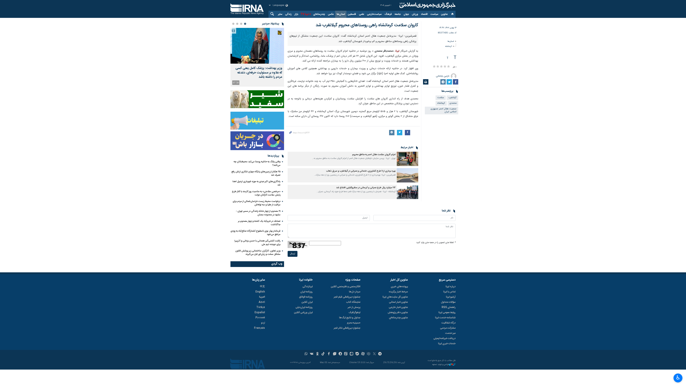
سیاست (434, 14)
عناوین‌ (444, 14)
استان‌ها (341, 14)
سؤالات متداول (448, 357)
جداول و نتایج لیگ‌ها (349, 373)
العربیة (262, 352)
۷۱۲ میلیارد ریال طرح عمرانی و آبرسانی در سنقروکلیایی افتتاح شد (366, 247)
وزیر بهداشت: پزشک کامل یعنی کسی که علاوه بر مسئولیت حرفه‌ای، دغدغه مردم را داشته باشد (258, 73)
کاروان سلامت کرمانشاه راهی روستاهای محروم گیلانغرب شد (367, 25)
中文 (262, 342)
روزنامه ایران (306, 347)
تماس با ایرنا (449, 347)
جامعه (398, 14)
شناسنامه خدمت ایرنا (445, 373)
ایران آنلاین (307, 357)
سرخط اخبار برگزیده (398, 347)
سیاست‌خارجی (374, 14)
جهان (406, 14)
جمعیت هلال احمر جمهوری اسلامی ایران (443, 110)
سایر (280, 14)
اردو (263, 378)
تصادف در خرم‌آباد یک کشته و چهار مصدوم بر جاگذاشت (259, 223)
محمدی (452, 103)
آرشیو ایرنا (451, 352)
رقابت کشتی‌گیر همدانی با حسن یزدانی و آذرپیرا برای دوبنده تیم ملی (257, 242)
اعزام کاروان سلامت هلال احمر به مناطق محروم (374, 213)
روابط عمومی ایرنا (447, 368)
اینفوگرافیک (354, 368)
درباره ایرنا (451, 342)
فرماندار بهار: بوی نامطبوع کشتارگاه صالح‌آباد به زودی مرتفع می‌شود (255, 232)
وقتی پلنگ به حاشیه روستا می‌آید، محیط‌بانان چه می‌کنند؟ (257, 163)
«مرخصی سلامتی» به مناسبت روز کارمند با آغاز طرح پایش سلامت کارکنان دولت (256, 193)
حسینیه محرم (353, 378)
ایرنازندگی (307, 342)
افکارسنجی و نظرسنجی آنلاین (345, 342)
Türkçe (260, 362)
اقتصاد (424, 14)
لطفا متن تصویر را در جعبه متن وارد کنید (436, 301)
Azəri (262, 357)
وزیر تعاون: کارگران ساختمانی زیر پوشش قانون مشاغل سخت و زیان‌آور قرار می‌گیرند (257, 252)
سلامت (440, 98)
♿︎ (678, 377)
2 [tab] (241, 24)
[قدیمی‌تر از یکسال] (407, 218)
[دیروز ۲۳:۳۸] (257, 46)
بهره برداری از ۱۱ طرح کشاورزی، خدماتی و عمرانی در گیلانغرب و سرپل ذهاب (361, 230)
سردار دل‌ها (354, 347)
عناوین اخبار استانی (398, 357)
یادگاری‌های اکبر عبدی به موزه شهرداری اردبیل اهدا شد (256, 183)
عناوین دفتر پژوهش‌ (398, 368)
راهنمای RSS (449, 362)
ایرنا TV (304, 14)
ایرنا (427, 5)
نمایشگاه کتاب (353, 357)
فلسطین (352, 14)
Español (260, 368)
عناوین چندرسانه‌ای (398, 373)
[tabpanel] (257, 57)
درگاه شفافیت (448, 378)
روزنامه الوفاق (306, 352)
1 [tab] (245, 24)
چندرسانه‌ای (319, 14)
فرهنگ (388, 14)
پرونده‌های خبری (399, 342)
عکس (331, 14)
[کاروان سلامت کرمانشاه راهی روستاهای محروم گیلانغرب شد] (353, 61)
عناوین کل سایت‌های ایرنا (395, 352)
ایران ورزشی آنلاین (303, 368)
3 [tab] (237, 24)
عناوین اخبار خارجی (398, 362)
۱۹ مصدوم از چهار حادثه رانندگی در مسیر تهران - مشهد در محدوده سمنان (258, 213)
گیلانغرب (452, 98)
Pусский (260, 373)
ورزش (415, 14)
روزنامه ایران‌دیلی (304, 362)
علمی (361, 14)
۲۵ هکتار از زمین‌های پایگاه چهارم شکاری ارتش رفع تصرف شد (255, 173)
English (260, 347)
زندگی (288, 14)
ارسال (292, 313)
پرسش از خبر (354, 362)
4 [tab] (233, 24)
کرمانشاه (448, 46)
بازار (296, 14)
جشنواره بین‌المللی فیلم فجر (347, 352)
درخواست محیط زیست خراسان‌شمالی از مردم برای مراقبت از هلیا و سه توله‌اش (256, 203)
